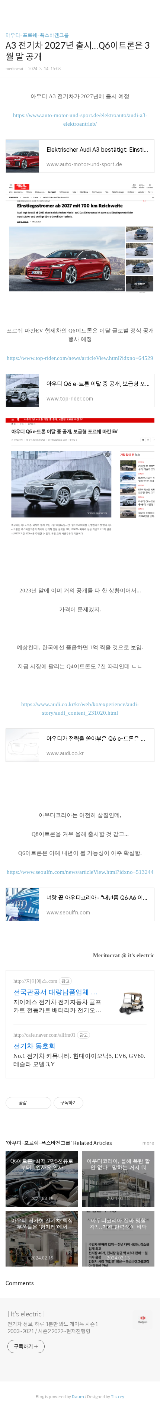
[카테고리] (9, 8)
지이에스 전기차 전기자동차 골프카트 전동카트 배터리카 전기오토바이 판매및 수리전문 (57, 1006)
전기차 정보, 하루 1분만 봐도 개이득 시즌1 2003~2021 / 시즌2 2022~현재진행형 (52, 1328)
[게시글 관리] (43, 1103)
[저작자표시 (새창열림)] (86, 1103)
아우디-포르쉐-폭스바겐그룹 (37, 35)
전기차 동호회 (34, 1046)
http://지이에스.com (35, 981)
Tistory (117, 1396)
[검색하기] (150, 8)
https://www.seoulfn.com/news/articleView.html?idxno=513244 (80, 872)
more (148, 1143)
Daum (78, 1396)
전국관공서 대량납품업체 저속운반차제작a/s (55, 992)
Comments (20, 1283)
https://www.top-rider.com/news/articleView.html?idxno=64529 (80, 358)
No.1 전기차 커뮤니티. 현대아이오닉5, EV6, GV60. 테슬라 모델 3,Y (79, 1060)
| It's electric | (26, 1314)
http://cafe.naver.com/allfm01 (44, 1035)
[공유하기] (33, 1103)
